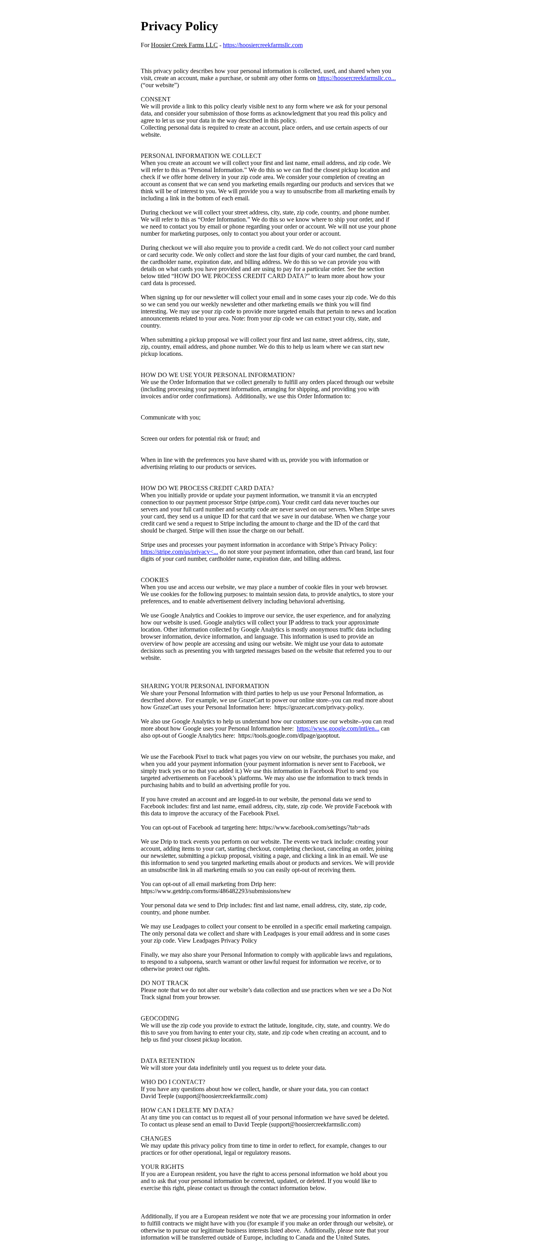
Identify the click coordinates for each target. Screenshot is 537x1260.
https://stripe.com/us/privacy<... (179, 551)
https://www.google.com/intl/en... (338, 728)
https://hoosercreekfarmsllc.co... (357, 78)
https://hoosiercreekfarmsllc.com (263, 45)
